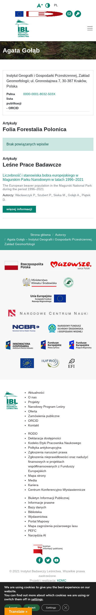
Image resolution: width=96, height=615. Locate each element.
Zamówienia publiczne (44, 416)
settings (37, 599)
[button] (19, 14)
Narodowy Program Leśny (46, 406)
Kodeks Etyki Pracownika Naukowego (54, 443)
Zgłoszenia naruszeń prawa (47, 452)
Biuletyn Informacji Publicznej (48, 498)
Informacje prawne (41, 502)
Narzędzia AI (37, 535)
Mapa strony (37, 475)
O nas (32, 397)
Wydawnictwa (37, 516)
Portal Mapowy (38, 521)
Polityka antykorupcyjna (44, 447)
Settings (51, 607)
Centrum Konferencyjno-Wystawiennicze (56, 489)
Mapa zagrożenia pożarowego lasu (53, 526)
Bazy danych (37, 507)
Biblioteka (35, 512)
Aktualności (36, 392)
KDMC (61, 580)
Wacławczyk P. (25, 195)
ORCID (33, 420)
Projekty (34, 402)
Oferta (32, 411)
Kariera (33, 485)
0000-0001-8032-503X (39, 94)
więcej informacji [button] (19, 209)
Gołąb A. (74, 195)
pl (56, 5)
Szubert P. (44, 195)
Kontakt (33, 425)
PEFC (32, 530)
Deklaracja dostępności (44, 438)
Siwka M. (59, 195)
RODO (33, 433)
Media (32, 480)
